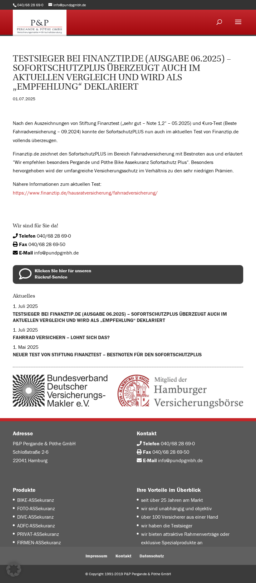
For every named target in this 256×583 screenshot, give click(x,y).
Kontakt (123, 556)
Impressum (96, 556)
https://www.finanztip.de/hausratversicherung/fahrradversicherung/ (85, 193)
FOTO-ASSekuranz (36, 508)
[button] (13, 569)
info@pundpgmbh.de (56, 253)
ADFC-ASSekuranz (36, 525)
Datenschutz (152, 556)
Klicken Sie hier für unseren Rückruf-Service (63, 274)
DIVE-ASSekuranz (35, 517)
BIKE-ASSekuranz (35, 500)
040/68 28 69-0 (54, 236)
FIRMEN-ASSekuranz (39, 542)
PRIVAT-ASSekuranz (38, 534)
